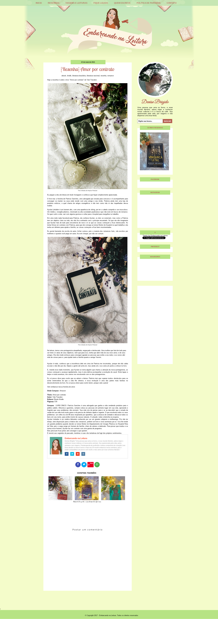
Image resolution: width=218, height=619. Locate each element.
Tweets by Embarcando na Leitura (155, 236)
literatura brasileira (79, 76)
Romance (110, 76)
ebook (64, 76)
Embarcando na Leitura (76, 438)
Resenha (103, 76)
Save (91, 463)
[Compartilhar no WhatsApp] (97, 464)
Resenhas (53, 3)
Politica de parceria (149, 3)
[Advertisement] (155, 326)
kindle (69, 76)
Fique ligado (100, 3)
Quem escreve (122, 3)
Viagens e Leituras (76, 3)
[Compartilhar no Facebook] (78, 464)
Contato (171, 3)
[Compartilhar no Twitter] (84, 464)
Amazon (63, 391)
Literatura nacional (93, 76)
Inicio (39, 3)
